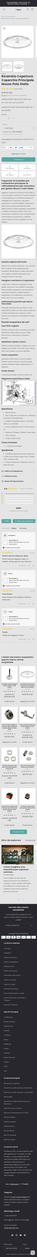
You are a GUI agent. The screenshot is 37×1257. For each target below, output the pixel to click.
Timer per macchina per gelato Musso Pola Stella (27, 808)
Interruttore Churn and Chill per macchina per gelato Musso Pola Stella (9, 809)
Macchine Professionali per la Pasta (16, 1113)
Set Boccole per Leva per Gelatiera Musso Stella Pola (9, 767)
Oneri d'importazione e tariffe (14, 993)
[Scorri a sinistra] (14, 899)
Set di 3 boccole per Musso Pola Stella (27, 766)
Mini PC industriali (10, 1135)
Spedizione (4, 95)
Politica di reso (9, 966)
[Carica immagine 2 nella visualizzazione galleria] (18, 66)
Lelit (5, 1071)
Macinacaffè (8, 1097)
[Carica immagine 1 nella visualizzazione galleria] (7, 66)
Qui (10, 1220)
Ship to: (5, 124)
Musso (6, 1039)
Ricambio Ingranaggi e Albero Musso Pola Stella (9, 685)
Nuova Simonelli (9, 1057)
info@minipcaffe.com (11, 1228)
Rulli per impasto (9, 1117)
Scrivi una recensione (26, 521)
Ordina (14, 528)
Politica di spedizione (11, 962)
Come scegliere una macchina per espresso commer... (16, 869)
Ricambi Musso (9, 1130)
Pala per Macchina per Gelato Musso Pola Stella (27, 726)
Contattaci (7, 953)
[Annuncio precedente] (3, 3)
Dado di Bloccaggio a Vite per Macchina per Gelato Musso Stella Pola (9, 727)
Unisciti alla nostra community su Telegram (15, 999)
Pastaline (7, 1053)
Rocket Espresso (9, 1021)
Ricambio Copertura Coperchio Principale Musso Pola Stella (27, 685)
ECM (5, 1066)
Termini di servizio (10, 980)
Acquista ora (18, 159)
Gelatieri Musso (9, 1126)
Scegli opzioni (9, 701)
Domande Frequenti (10, 1005)
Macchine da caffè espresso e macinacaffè (18, 1092)
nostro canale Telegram (19, 1197)
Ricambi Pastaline (10, 1122)
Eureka (6, 1048)
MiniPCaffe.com (15, 1254)
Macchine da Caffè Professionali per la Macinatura (17, 1103)
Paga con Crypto (9, 984)
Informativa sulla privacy (12, 975)
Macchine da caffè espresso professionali (18, 1088)
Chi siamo (7, 948)
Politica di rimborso (10, 957)
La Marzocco (8, 1017)
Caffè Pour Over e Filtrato (13, 1108)
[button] (4, 9)
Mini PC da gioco (9, 1139)
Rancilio (6, 1030)
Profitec (6, 1062)
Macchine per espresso (12, 1083)
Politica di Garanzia (10, 971)
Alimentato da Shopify (25, 1254)
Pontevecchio (8, 1026)
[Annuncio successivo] (33, 3)
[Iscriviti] (31, 925)
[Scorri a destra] (23, 899)
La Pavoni (7, 1035)
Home (2, 16)
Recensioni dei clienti (11, 989)
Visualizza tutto (18, 832)
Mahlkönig (7, 1044)
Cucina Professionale (10, 16)
